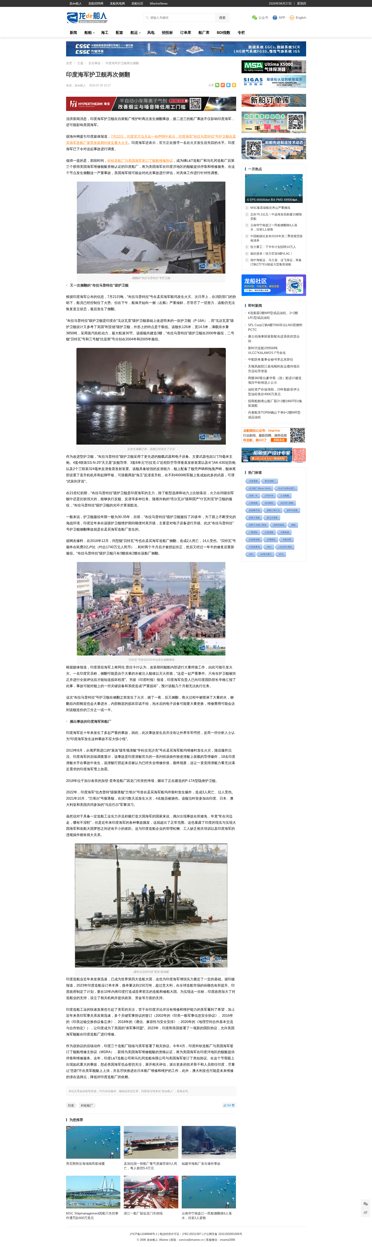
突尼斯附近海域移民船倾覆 (85, 1163)
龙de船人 (75, 3)
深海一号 (253, 495)
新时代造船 (292, 510)
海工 (104, 33)
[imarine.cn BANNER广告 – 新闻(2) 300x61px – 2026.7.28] (274, 87)
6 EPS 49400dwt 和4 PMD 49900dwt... (273, 199)
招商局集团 (278, 525)
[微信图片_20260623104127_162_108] (151, 110)
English (301, 17)
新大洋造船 (272, 517)
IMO (251, 554)
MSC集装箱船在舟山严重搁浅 (270, 207)
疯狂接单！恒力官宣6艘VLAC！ (271, 253)
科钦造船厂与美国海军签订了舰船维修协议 (140, 160)
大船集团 (285, 532)
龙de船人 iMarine (157, 1239)
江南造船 (253, 503)
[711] (186, 55)
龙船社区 (137, 3)
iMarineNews (158, 3)
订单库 (185, 33)
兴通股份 (271, 539)
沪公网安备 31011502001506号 (222, 1234)
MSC (269, 547)
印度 (71, 1105)
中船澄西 (287, 539)
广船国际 (253, 532)
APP (282, 17)
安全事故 (94, 63)
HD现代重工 (266, 554)
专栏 (241, 33)
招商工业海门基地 (257, 525)
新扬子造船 (254, 517)
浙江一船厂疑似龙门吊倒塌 (143, 1213)
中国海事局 (254, 547)
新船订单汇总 (273, 510)
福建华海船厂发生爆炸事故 (201, 1163)
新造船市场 (254, 510)
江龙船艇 (285, 495)
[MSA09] (274, 72)
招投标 (167, 33)
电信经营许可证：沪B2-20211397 (180, 1234)
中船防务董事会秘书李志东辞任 (270, 359)
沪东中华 (269, 495)
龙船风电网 (117, 3)
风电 (151, 33)
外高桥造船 (254, 539)
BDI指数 (223, 33)
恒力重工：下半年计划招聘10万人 (273, 247)
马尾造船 (253, 481)
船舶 (88, 33)
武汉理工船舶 (287, 503)
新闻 (73, 33)
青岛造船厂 (270, 481)
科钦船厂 (87, 1105)
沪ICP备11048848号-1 (143, 1234)
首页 (69, 63)
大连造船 (269, 532)
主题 (80, 63)
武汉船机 (269, 503)
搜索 (222, 17)
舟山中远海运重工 (286, 488)
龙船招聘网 (95, 3)
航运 (134, 33)
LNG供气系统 (285, 547)
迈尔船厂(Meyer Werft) (260, 488)
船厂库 (203, 33)
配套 (119, 33)
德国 (293, 525)
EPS (281, 554)
